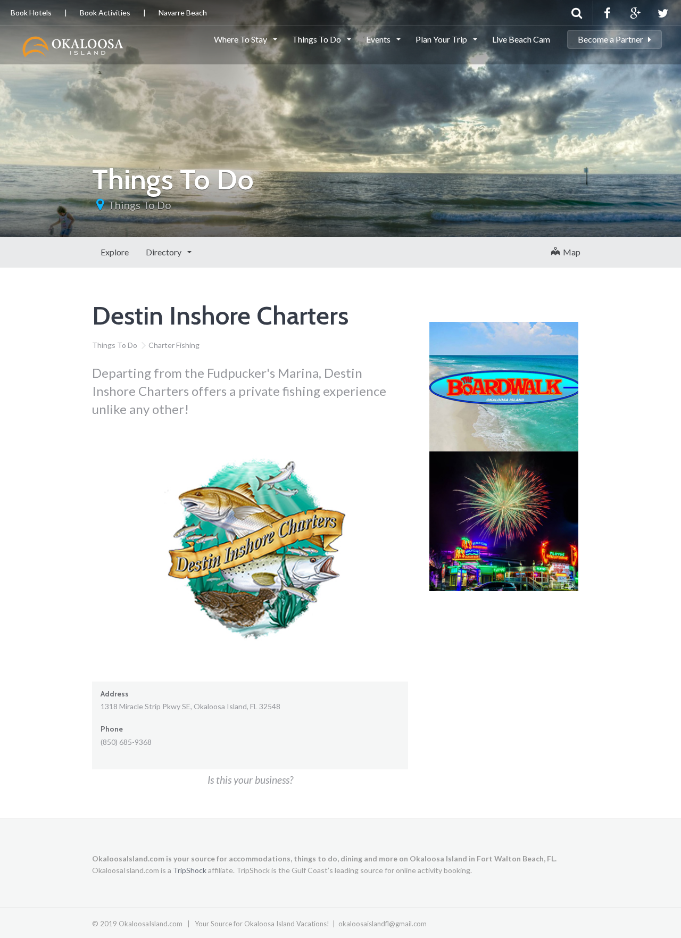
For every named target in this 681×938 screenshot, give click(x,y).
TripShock (189, 870)
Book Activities (105, 12)
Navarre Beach (183, 12)
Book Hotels (31, 12)
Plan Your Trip (442, 39)
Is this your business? (250, 780)
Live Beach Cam (521, 39)
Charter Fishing (174, 345)
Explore (115, 252)
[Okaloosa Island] (73, 45)
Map (570, 252)
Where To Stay (241, 39)
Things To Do (317, 39)
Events (379, 39)
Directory (164, 252)
